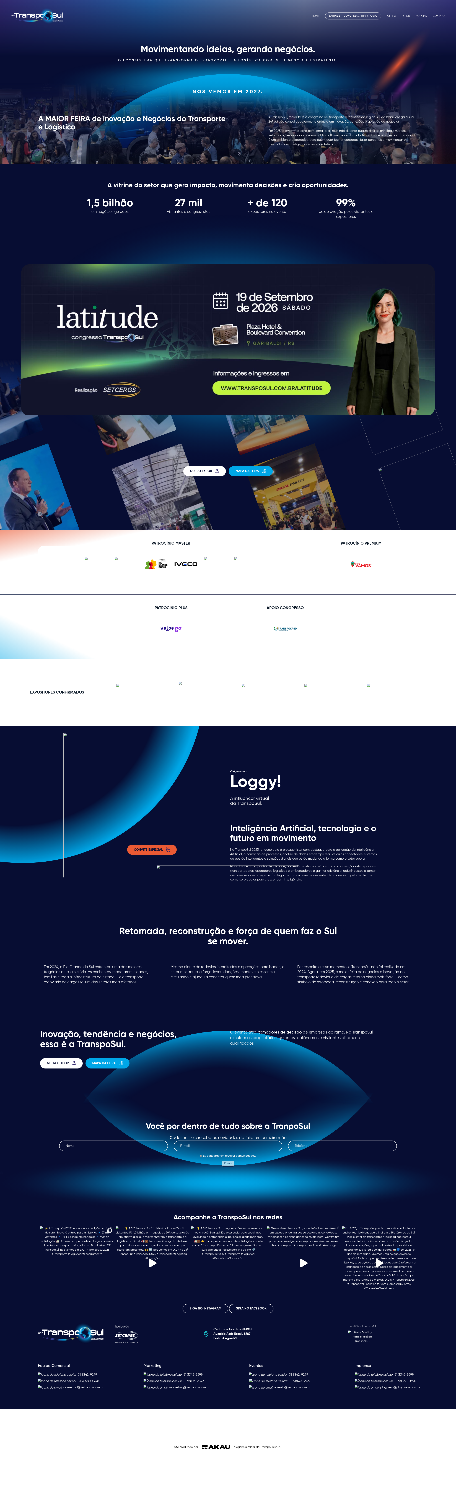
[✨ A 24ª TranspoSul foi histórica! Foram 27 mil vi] (152, 1263)
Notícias (421, 16)
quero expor (201, 471)
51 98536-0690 (405, 1381)
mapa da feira (247, 471)
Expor (405, 16)
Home (315, 16)
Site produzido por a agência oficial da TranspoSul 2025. (228, 1447)
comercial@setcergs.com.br (83, 1387)
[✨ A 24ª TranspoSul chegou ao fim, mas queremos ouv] (228, 1263)
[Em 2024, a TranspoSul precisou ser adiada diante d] (379, 1263)
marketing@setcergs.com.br (189, 1387)
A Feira (391, 16)
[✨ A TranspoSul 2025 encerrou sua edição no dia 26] (77, 1263)
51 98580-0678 (88, 1381)
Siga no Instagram (205, 1308)
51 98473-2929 (300, 1381)
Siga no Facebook (251, 1308)
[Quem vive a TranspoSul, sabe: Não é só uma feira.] (303, 1263)
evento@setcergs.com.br (292, 1387)
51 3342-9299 (87, 1374)
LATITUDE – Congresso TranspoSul (353, 16)
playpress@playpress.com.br (400, 1387)
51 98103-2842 (193, 1381)
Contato (439, 16)
